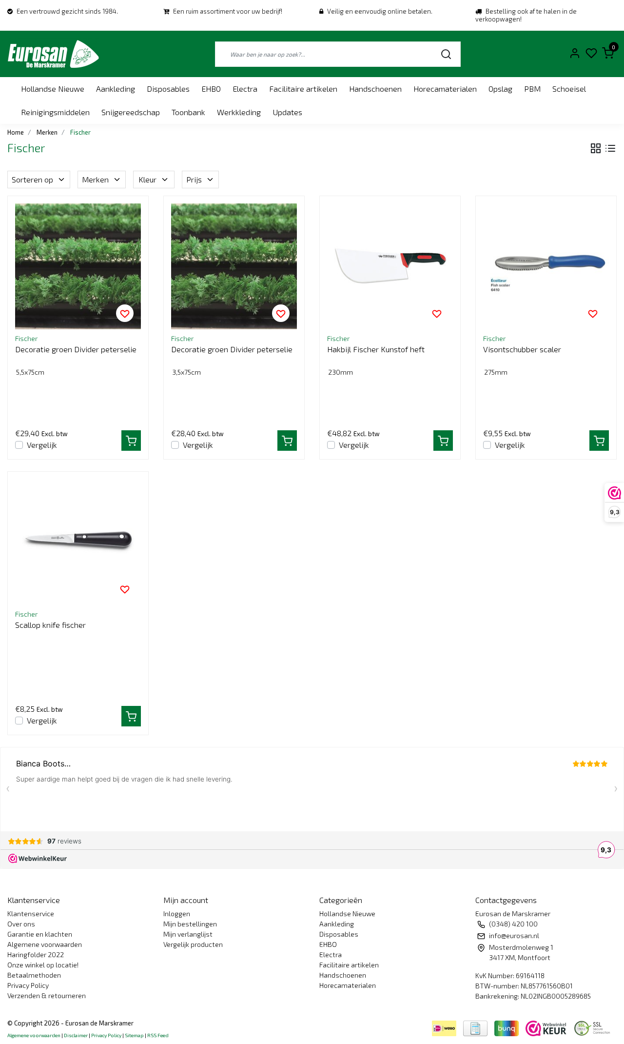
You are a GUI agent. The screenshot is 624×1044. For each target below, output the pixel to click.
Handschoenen (375, 88)
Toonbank (188, 112)
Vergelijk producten (193, 944)
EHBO (211, 88)
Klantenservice (30, 913)
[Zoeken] (446, 53)
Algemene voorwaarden (44, 944)
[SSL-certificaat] (594, 1027)
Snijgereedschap (130, 112)
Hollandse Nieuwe (52, 88)
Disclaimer (76, 1035)
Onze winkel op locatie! (42, 965)
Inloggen (176, 913)
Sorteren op (32, 179)
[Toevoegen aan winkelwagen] (131, 440)
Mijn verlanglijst (188, 934)
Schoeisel (569, 88)
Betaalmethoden (34, 975)
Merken (95, 179)
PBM (532, 88)
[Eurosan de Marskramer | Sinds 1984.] (53, 54)
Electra (245, 88)
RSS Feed (158, 1035)
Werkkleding (239, 112)
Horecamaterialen (445, 88)
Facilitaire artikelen (303, 88)
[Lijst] (610, 148)
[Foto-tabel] (595, 148)
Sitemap (134, 1035)
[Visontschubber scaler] (546, 266)
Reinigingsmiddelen (55, 112)
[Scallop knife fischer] (78, 542)
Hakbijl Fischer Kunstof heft (376, 349)
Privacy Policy (28, 985)
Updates (287, 112)
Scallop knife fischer (50, 624)
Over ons (21, 924)
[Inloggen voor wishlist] (125, 313)
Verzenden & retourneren (46, 995)
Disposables (168, 88)
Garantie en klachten (39, 934)
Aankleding (115, 88)
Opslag (500, 88)
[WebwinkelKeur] (547, 1027)
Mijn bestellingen (190, 924)
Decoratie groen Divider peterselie (75, 349)
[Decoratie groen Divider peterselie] (78, 266)
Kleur (147, 179)
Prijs (194, 179)
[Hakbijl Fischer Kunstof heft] (390, 266)
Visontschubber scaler (522, 349)
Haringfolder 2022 (35, 954)
